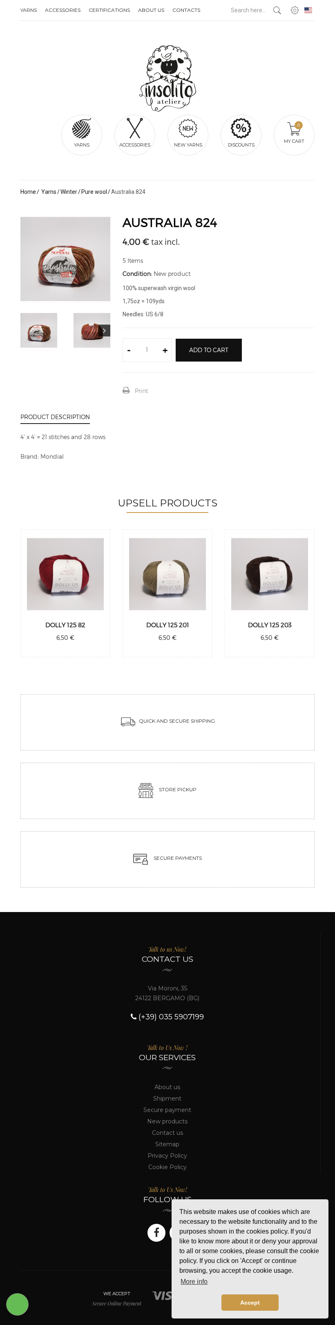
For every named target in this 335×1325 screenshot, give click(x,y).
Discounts (241, 145)
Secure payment (167, 1110)
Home (28, 192)
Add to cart (208, 349)
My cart (294, 133)
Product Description (55, 416)
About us (151, 10)
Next (104, 330)
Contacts (186, 10)
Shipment (167, 1098)
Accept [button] (250, 1302)
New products (167, 1121)
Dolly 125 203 (270, 624)
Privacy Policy (167, 1155)
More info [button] (194, 1281)
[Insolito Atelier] (167, 78)
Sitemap (167, 1144)
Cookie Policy (167, 1167)
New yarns (188, 145)
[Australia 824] (38, 330)
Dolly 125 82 (65, 624)
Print (141, 390)
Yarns (28, 10)
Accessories (62, 10)
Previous (26, 330)
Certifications (109, 10)
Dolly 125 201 (167, 624)
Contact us (167, 1132)
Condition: (137, 273)
